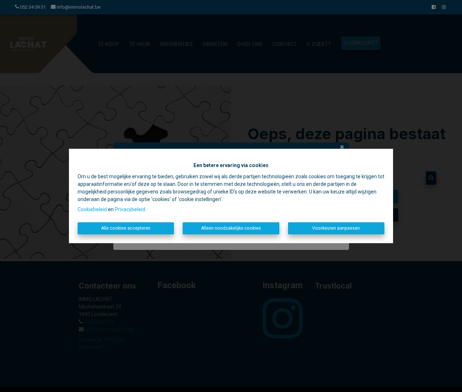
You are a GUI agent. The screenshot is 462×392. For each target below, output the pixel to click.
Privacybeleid (130, 209)
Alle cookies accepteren (126, 228)
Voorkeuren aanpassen (336, 228)
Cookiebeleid (92, 209)
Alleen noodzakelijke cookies (231, 228)
